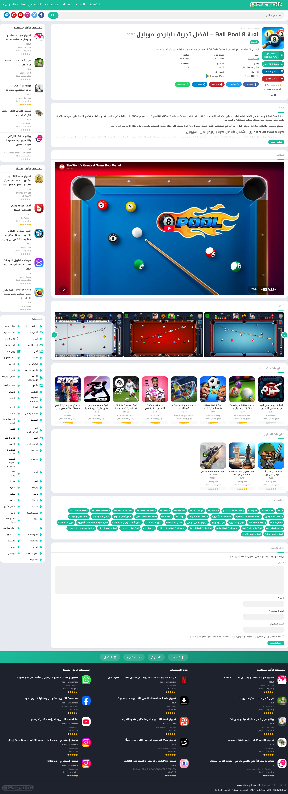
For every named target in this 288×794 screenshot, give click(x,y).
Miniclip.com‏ (253, 59)
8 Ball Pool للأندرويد (221, 516)
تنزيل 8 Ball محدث (274, 528)
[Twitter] (34, 15)
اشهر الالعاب (276, 522)
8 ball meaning (196, 511)
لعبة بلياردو (148, 528)
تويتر (153, 657)
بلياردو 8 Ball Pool (257, 522)
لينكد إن (108, 657)
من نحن (235, 790)
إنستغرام (131, 657)
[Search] (53, 15)
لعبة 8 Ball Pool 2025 (252, 528)
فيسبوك (175, 657)
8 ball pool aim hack (146, 511)
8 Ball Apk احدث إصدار (233, 511)
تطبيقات (52, 4)
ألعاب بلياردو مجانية (78, 516)
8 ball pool (165, 511)
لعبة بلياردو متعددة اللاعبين (81, 528)
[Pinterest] (14, 15)
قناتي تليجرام (271, 71)
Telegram (198, 84)
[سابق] (284, 334)
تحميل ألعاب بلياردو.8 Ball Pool (126, 522)
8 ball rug (180, 516)
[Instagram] (27, 15)
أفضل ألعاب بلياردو (123, 516)
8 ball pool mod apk (123, 511)
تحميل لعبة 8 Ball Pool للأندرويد (93, 522)
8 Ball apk (252, 511)
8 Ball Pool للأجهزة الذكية (248, 516)
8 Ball (280, 511)
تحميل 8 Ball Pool (174, 522)
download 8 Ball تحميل (146, 516)
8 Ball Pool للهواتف (198, 516)
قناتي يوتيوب (271, 78)
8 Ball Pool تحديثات (78, 511)
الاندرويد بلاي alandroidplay (248, 785)
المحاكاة (67, 4)
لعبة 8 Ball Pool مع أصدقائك (172, 528)
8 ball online (179, 511)
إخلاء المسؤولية (264, 790)
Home (256, 29)
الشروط (227, 790)
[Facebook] (41, 15)
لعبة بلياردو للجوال (108, 528)
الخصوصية (244, 790)
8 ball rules (166, 516)
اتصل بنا (218, 790)
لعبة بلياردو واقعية (251, 534)
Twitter (233, 84)
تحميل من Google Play (270, 55)
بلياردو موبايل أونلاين (197, 522)
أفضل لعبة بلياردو (100, 516)
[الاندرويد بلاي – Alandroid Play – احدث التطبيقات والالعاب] (265, 5)
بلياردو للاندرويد (236, 522)
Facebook (249, 84)
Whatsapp (181, 84)
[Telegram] (7, 15)
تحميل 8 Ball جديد (153, 522)
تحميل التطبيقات (279, 790)
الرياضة (242, 29)
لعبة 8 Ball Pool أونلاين (227, 528)
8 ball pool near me (101, 511)
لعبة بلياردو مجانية (274, 534)
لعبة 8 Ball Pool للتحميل (200, 528)
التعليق (280, 562)
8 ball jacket (213, 511)
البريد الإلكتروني (276, 611)
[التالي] (54, 334)
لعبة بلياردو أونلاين (130, 528)
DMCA (252, 790)
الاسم (281, 598)
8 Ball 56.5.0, (267, 511)
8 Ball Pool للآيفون (274, 516)
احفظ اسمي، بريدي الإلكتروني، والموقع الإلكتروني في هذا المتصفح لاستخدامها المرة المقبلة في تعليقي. (235, 636)
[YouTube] (21, 15)
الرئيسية (95, 4)
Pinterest (215, 84)
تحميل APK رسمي (271, 64)
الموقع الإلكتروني (276, 624)
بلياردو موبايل (218, 522)
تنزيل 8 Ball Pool (66, 522)
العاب (81, 4)
